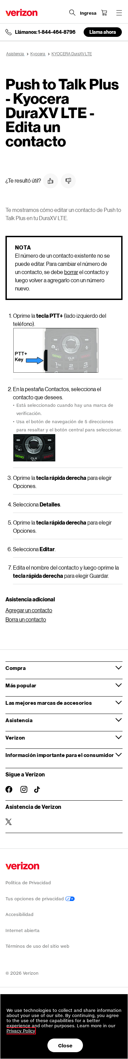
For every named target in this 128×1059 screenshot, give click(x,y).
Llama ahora (102, 32)
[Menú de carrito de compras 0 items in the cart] (104, 12)
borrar (71, 272)
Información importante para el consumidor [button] (59, 755)
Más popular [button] (21, 685)
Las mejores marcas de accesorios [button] (48, 703)
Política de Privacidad (28, 882)
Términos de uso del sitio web (37, 946)
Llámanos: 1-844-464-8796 (45, 32)
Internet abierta (22, 930)
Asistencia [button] (18, 720)
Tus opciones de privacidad (35, 898)
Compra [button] (15, 668)
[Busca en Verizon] (72, 12)
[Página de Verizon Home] (21, 12)
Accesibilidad (19, 914)
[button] (50, 180)
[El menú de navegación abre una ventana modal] (119, 12)
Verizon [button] (15, 737)
